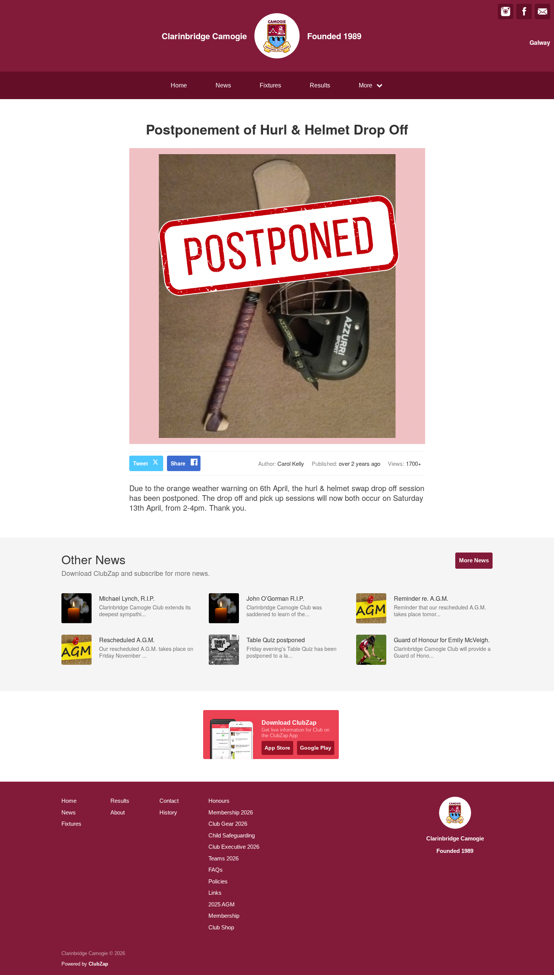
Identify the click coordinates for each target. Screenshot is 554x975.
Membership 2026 (230, 812)
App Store (277, 748)
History (168, 812)
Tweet (140, 463)
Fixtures (270, 85)
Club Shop (221, 927)
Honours (219, 800)
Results (320, 85)
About (117, 812)
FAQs (215, 869)
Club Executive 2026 (233, 846)
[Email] (542, 11)
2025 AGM (221, 904)
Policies (218, 881)
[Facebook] (524, 11)
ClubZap (98, 964)
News (223, 85)
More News (474, 560)
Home (179, 85)
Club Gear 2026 (227, 823)
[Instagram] (505, 11)
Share (178, 463)
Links (215, 892)
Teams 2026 (223, 858)
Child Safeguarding (231, 835)
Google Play (315, 748)
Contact (169, 800)
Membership (223, 915)
